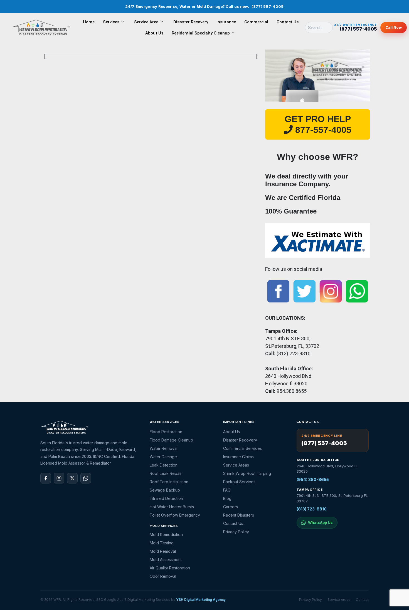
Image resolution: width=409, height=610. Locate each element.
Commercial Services (242, 448)
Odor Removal (163, 576)
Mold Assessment (166, 559)
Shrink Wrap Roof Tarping (247, 473)
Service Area (146, 21)
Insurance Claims (238, 456)
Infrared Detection (166, 498)
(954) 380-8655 (313, 479)
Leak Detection (164, 465)
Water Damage (163, 456)
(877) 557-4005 (268, 6)
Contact (362, 599)
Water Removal (164, 448)
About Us (154, 33)
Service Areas (236, 465)
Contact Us (288, 21)
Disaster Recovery (190, 21)
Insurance (226, 21)
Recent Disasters (238, 515)
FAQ (227, 490)
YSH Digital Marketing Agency (201, 599)
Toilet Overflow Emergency (175, 515)
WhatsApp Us (320, 522)
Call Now (393, 27)
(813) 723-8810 (312, 509)
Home (89, 21)
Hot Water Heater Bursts (172, 506)
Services (111, 21)
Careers (230, 506)
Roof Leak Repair (166, 473)
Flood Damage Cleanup (171, 440)
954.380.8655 (292, 391)
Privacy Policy (236, 531)
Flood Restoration (166, 431)
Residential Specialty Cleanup (201, 33)
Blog (227, 498)
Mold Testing (162, 542)
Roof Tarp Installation (169, 481)
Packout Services (239, 481)
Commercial (256, 21)
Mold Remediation (166, 534)
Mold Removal (163, 551)
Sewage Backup (165, 490)
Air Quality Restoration (170, 568)
